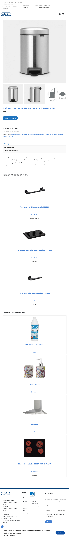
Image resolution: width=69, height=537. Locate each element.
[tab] (34, 144)
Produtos (25, 501)
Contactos (25, 514)
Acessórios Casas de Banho (20, 135)
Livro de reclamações (35, 502)
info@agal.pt (10, 4)
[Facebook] (2, 526)
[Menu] (67, 14)
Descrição (7, 144)
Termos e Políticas (36, 507)
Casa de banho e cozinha (54, 135)
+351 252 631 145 (8, 2)
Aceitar (60, 533)
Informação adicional (11, 150)
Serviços (25, 505)
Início (24, 498)
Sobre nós (25, 509)
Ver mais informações (9, 535)
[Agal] (6, 14)
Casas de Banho (8, 136)
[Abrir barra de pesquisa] (60, 14)
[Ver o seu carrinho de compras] (63, 14)
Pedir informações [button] (10, 118)
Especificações (9, 147)
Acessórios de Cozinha (38, 135)
